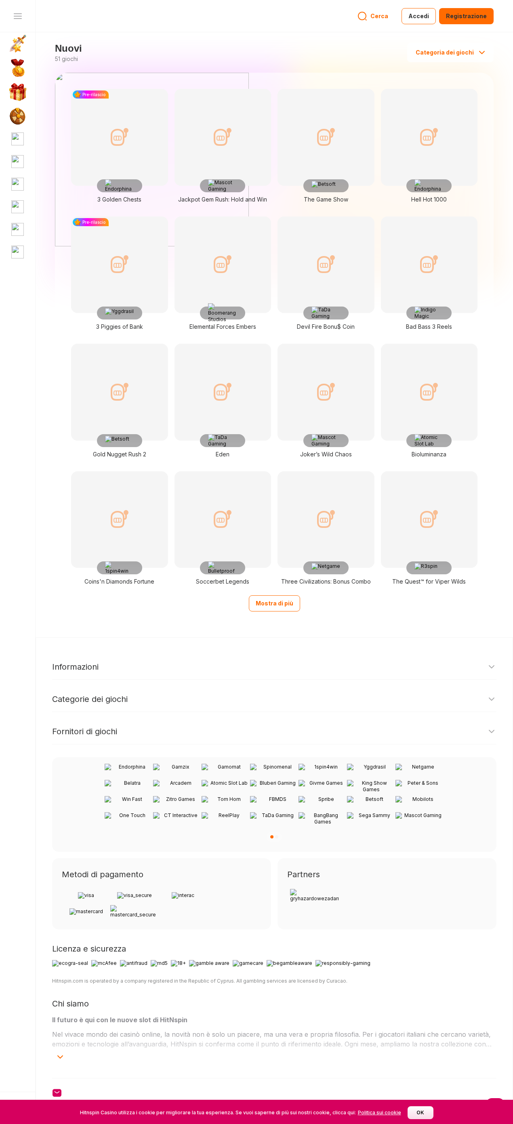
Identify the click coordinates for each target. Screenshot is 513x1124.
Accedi (418, 16)
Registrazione (466, 16)
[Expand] (60, 1057)
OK (420, 1112)
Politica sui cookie (379, 1112)
